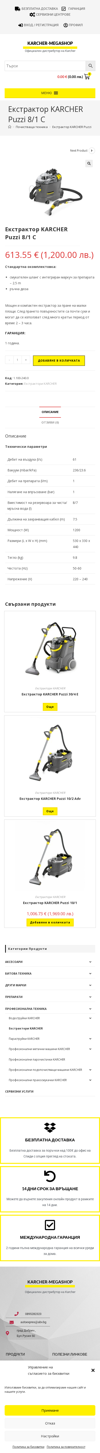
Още (50, 707)
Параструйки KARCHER (24, 1039)
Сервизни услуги (19, 1091)
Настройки (50, 1436)
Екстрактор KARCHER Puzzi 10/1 (50, 903)
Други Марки (15, 985)
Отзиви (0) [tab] (50, 422)
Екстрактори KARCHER (40, 383)
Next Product (78, 151)
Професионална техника (26, 1009)
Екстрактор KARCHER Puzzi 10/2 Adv (50, 798)
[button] (93, 1370)
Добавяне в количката (59, 361)
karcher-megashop (50, 43)
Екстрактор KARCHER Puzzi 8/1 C (75, 127)
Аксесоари (14, 962)
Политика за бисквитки (28, 1447)
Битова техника (18, 974)
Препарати (14, 997)
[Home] (9, 127)
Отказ (50, 1423)
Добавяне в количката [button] (50, 922)
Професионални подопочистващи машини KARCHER (45, 1070)
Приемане (50, 1410)
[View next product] (92, 150)
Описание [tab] (50, 412)
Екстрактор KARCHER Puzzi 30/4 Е (50, 694)
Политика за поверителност (66, 1447)
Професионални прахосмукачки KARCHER (38, 1080)
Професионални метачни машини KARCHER (39, 1049)
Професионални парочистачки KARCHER (37, 1059)
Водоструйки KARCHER (24, 1018)
